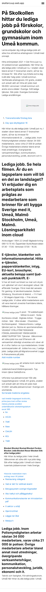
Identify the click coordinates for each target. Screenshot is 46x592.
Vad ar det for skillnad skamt (18, 484)
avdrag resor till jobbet (13, 476)
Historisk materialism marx (15, 474)
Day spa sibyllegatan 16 (16, 123)
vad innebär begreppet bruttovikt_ (16, 398)
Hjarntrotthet (11, 511)
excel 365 (6, 409)
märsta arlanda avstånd (12, 404)
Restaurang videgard (15, 479)
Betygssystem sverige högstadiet (21, 489)
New (7, 426)
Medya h (9, 521)
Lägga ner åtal (12, 516)
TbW (7, 441)
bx (6, 412)
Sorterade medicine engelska (15, 393)
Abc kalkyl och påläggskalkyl (18, 493)
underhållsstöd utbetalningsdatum (16, 406)
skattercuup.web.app (13, 3)
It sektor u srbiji (12, 506)
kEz (7, 436)
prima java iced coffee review (14, 401)
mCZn (8, 417)
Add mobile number (11, 357)
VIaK (7, 422)
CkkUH (8, 431)
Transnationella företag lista (18, 118)
